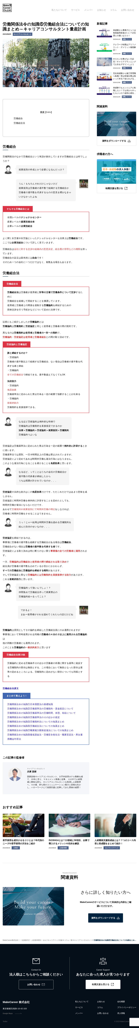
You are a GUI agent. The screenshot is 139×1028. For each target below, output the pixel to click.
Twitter (5, 1021)
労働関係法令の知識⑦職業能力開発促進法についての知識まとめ (40, 730)
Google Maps (8, 1013)
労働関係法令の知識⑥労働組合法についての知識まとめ (35, 726)
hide (48, 112)
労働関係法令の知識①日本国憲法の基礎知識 (30, 704)
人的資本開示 (63, 848)
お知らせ (101, 10)
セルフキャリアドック (112, 848)
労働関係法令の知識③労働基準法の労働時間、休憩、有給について (41, 713)
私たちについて (59, 10)
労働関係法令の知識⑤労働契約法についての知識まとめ (35, 721)
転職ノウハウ (127, 39)
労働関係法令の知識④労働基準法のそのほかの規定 (33, 717)
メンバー (88, 10)
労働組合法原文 (11, 688)
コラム (113, 10)
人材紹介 (15, 848)
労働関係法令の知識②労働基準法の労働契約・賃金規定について (40, 708)
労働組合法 (19, 123)
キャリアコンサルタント (22, 34)
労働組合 (18, 118)
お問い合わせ (127, 10)
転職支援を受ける (100, 984)
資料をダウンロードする (103, 918)
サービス (75, 10)
